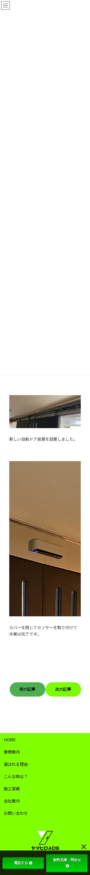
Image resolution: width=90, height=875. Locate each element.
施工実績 (12, 789)
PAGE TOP (83, 844)
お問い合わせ (16, 813)
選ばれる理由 (16, 764)
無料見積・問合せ (67, 860)
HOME (10, 740)
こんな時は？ (16, 776)
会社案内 (12, 801)
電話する (21, 863)
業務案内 (12, 752)
